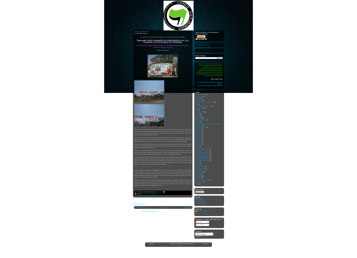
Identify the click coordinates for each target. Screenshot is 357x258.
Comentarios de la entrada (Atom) (149, 211)
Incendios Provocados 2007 (202, 148)
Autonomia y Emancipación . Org (203, 106)
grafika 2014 (198, 143)
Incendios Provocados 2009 (202, 152)
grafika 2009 (198, 135)
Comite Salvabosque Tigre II (162, 243)
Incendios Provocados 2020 (202, 160)
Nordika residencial (200, 170)
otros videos (198, 178)
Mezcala (197, 164)
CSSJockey (178, 245)
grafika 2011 (155, 193)
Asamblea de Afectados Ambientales (204, 102)
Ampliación (198, 98)
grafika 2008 (198, 133)
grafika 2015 (198, 145)
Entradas (199, 222)
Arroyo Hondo (198, 100)
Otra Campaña (199, 172)
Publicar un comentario (139, 204)
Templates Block (198, 243)
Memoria (197, 162)
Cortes (143, 193)
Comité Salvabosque (203, 211)
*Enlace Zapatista (199, 199)
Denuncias (148, 193)
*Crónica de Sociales (200, 203)
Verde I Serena (199, 182)
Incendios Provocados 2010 (202, 154)
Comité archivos (199, 112)
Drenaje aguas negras (201, 119)
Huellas (197, 146)
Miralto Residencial (200, 166)
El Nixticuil (198, 121)
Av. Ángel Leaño (199, 108)
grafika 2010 (198, 137)
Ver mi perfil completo (202, 213)
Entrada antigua (187, 207)
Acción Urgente (199, 96)
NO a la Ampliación (200, 168)
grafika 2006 (198, 129)
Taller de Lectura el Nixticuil (202, 180)
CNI (196, 110)
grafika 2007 (198, 131)
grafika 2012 (198, 141)
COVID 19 (197, 116)
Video (196, 184)
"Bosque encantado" (200, 94)
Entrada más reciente (140, 207)
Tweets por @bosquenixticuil (202, 44)
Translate (207, 236)
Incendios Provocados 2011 (202, 156)
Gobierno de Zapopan (200, 127)
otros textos (198, 176)
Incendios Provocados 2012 (202, 158)
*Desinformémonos (200, 201)
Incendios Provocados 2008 (202, 150)
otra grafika (198, 174)
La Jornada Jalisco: (141, 33)
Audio (196, 104)
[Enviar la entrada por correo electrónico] (163, 192)
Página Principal (164, 207)
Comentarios (200, 225)
